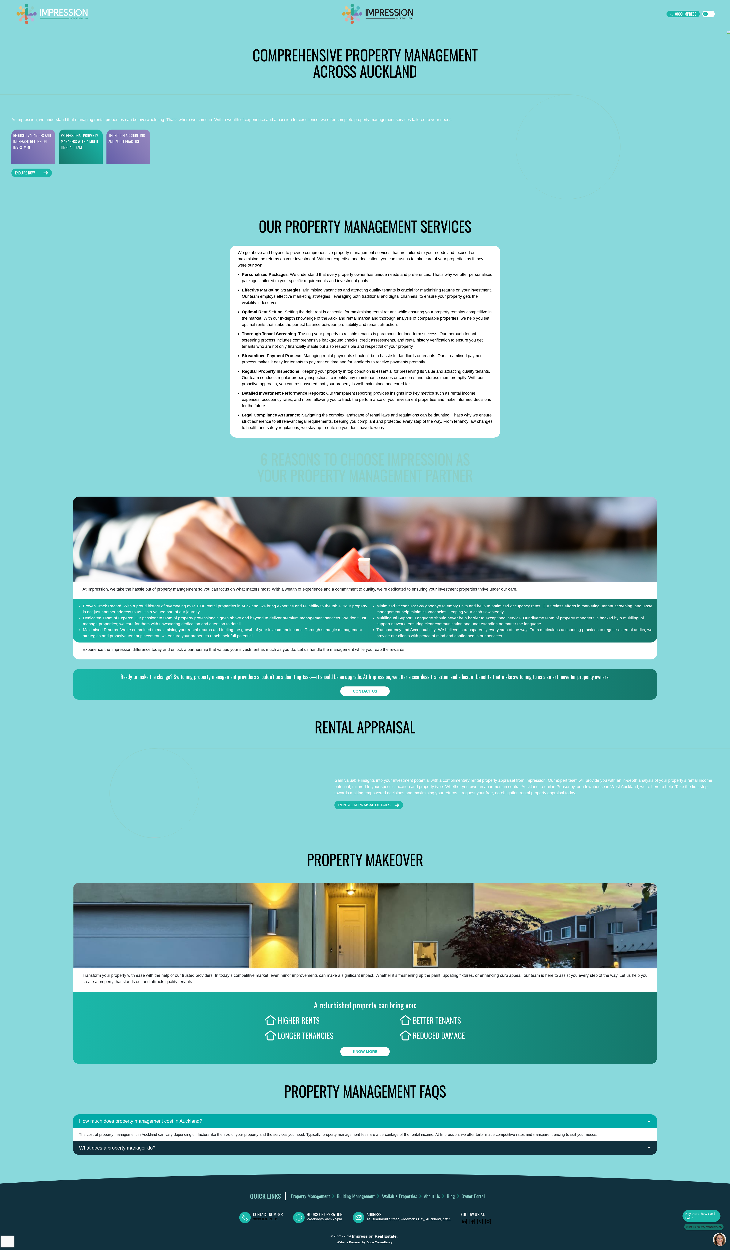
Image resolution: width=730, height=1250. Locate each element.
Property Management (310, 1196)
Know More (365, 1051)
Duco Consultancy (379, 1242)
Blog (451, 1196)
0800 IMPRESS (685, 14)
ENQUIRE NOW (25, 173)
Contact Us (365, 691)
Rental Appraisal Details (364, 805)
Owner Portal (473, 1196)
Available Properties (399, 1196)
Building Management (356, 1196)
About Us (432, 1196)
